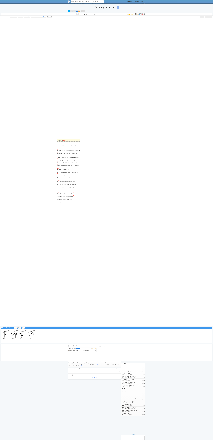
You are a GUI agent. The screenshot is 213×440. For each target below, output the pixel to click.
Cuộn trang (33, 16)
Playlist (75, 3)
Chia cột (41, 16)
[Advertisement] (192, 7)
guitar (8, 330)
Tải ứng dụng (94, 3)
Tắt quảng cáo (115, 3)
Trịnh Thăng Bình (132, 385)
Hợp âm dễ (50, 16)
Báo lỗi (97, 364)
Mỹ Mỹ (134, 398)
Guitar (16, 327)
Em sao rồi (124, 391)
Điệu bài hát (79, 3)
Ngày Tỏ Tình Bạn (125, 410)
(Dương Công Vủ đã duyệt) (116, 371)
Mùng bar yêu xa (125, 404)
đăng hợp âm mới (112, 362)
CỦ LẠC (123, 388)
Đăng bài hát (130, 1)
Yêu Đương (124, 382)
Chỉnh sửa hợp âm (83, 365)
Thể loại (83, 3)
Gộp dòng (26, 16)
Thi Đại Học (124, 373)
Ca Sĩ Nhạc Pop (125, 394)
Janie (74, 11)
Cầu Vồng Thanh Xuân (126, 376)
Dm (69, 11)
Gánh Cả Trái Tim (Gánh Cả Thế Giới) (130, 366)
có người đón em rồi (126, 401)
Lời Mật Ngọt (125, 363)
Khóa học (110, 3)
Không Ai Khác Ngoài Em (127, 398)
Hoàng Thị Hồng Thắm (141, 13)
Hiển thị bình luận (94, 377)
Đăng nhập (136, 1)
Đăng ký (142, 1)
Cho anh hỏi (124, 370)
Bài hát (69, 3)
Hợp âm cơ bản (74, 348)
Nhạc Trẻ (92, 372)
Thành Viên (106, 3)
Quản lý (143, 3)
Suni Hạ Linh (132, 410)
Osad (72, 11)
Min (130, 379)
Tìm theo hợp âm (89, 3)
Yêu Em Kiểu (124, 413)
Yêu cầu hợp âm (100, 3)
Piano (23, 327)
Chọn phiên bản (71, 14)
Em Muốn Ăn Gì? (125, 379)
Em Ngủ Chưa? (125, 385)
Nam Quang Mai (130, 382)
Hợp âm (72, 3)
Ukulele (19, 327)
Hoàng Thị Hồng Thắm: (87, 14)
